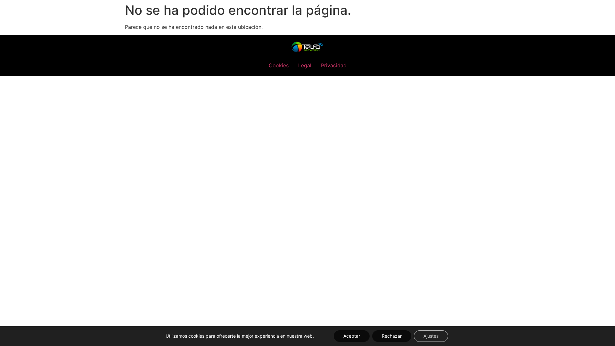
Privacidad (334, 65)
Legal (304, 65)
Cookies (279, 65)
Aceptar (351, 336)
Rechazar (392, 336)
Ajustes (431, 336)
